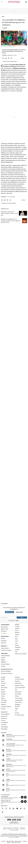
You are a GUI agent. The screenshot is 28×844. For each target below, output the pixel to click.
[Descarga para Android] (25, 797)
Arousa (16, 630)
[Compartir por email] (6, 58)
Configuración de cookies (16, 842)
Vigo (16, 651)
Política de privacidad (10, 841)
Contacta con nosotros (6, 650)
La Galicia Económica (6, 706)
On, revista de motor (19, 715)
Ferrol (16, 639)
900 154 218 (14, 819)
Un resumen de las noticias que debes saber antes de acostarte (16, 740)
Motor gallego (4, 729)
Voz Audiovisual (22, 827)
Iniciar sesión (19, 612)
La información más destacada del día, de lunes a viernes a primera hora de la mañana (15, 735)
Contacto (3, 666)
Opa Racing (4, 718)
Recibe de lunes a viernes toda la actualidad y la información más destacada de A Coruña (15, 770)
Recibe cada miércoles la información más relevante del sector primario (16, 755)
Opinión (3, 689)
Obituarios (3, 704)
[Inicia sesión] (26, 2)
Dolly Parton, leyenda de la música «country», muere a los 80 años (9, 213)
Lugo (16, 643)
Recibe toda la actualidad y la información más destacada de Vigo (15, 785)
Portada (3, 679)
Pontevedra (17, 647)
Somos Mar (3, 702)
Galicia (2, 681)
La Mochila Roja (19, 700)
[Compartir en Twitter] (11, 58)
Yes (16, 710)
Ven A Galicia (18, 694)
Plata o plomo (18, 691)
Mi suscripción (4, 626)
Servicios (3, 657)
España (3, 685)
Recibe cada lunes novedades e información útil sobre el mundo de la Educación (16, 750)
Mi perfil (3, 638)
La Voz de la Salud (19, 679)
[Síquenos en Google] (2, 812)
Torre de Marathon (5, 714)
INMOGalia (3, 662)
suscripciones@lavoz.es (14, 822)
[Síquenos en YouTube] (17, 808)
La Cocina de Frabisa (20, 687)
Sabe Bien (17, 681)
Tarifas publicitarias (5, 655)
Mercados (17, 706)
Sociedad (3, 694)
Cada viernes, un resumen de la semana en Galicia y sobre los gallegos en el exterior (16, 765)
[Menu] (2, 2)
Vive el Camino (18, 698)
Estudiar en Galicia (19, 685)
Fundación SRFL (16, 827)
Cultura (2, 696)
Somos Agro (4, 700)
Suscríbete (3, 633)
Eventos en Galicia (5, 664)
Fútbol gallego (4, 726)
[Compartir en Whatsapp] (3, 58)
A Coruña (17, 626)
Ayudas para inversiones (6, 673)
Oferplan (3, 659)
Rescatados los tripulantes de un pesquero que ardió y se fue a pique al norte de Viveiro (10, 220)
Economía (3, 683)
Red (16, 689)
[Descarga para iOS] (22, 797)
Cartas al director (5, 648)
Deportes (3, 691)
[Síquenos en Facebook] (2, 808)
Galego (16, 620)
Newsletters (3, 640)
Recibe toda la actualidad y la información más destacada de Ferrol (15, 774)
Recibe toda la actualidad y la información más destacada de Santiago (15, 780)
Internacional (4, 687)
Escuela (17, 712)
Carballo (17, 634)
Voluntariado (12, 196)
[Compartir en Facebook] (8, 58)
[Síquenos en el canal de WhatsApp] (24, 808)
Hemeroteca (4, 631)
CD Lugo (3, 720)
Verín (8, 196)
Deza (16, 636)
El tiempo (3, 708)
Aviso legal (3, 841)
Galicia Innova (18, 702)
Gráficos (3, 698)
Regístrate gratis (9, 612)
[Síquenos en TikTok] (20, 808)
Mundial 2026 (4, 712)
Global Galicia (18, 683)
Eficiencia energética (6, 671)
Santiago (17, 649)
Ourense (17, 645)
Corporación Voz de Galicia (7, 827)
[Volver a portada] (14, 2)
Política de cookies (18, 841)
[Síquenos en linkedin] (13, 808)
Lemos (16, 641)
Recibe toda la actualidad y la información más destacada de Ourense (15, 789)
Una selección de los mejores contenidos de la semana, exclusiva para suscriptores (15, 745)
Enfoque (17, 696)
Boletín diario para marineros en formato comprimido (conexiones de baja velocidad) (14, 760)
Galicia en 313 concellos (20, 653)
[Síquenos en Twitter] (6, 808)
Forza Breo (3, 724)
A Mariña (17, 628)
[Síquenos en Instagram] (9, 808)
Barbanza (17, 632)
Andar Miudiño (4, 722)
